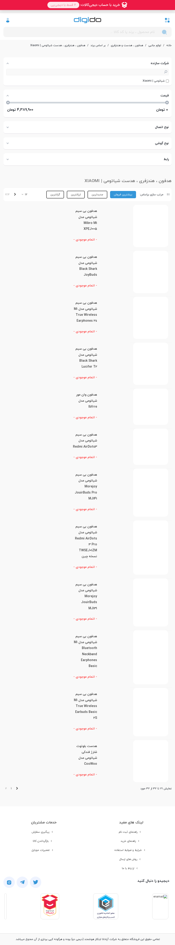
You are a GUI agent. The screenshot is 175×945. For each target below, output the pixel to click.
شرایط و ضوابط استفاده (128, 850)
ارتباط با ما (128, 868)
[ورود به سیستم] (7, 20)
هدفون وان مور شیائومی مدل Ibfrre (86, 401)
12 (25, 194)
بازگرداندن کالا (41, 841)
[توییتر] (35, 882)
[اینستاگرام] (9, 882)
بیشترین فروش (123, 194)
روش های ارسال (128, 859)
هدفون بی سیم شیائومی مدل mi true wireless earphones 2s (85, 312)
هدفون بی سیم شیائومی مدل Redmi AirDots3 (85, 441)
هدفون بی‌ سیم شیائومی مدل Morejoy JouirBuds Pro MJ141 (86, 487)
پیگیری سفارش (40, 832)
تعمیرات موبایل (40, 850)
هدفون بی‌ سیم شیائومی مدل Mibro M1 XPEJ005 (86, 220)
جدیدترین (97, 194)
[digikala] (50, 906)
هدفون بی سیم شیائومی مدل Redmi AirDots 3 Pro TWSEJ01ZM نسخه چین (86, 541)
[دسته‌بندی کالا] (167, 20)
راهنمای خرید (128, 841)
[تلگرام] (22, 882)
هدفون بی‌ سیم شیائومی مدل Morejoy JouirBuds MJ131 (86, 596)
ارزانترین (76, 194)
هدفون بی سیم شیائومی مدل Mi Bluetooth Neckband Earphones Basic (85, 651)
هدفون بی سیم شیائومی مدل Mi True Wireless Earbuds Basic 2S (85, 706)
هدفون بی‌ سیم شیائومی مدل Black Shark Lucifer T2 (86, 358)
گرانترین (55, 194)
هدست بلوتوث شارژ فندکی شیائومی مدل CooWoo (86, 755)
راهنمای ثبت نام (128, 832)
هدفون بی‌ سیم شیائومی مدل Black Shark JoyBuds (86, 266)
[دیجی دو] (87, 20)
